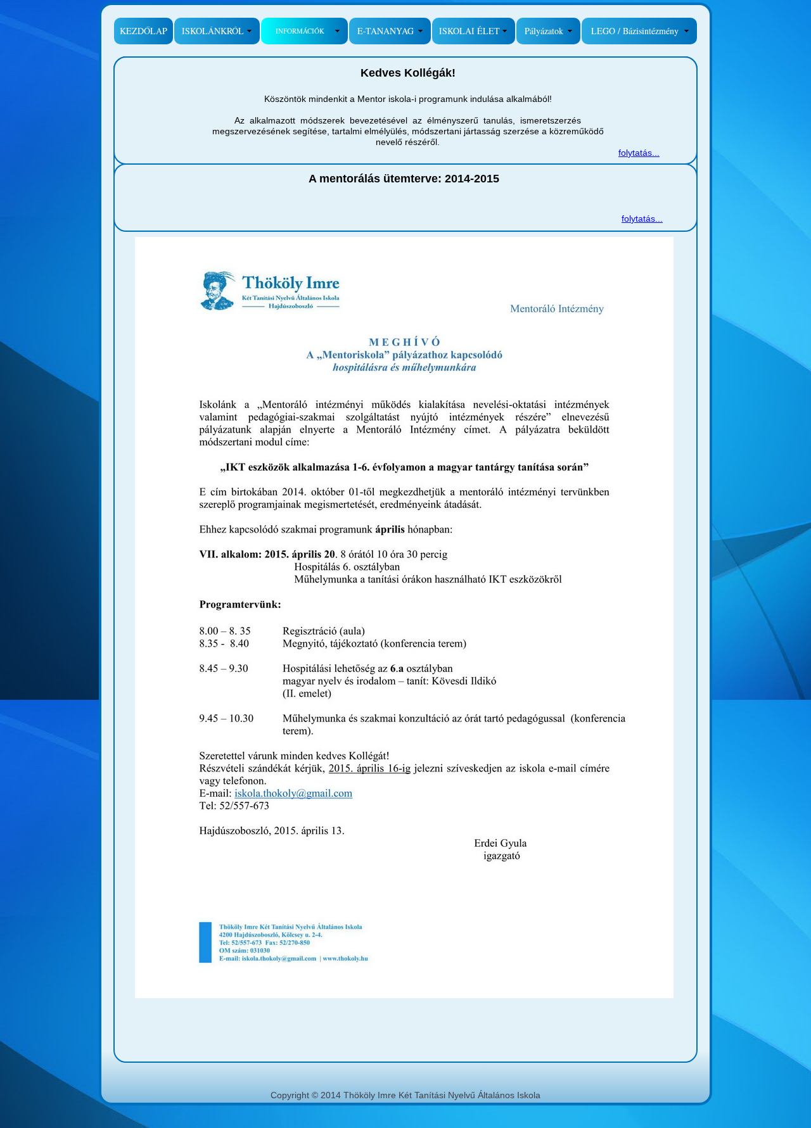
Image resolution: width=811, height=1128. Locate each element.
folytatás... (639, 153)
